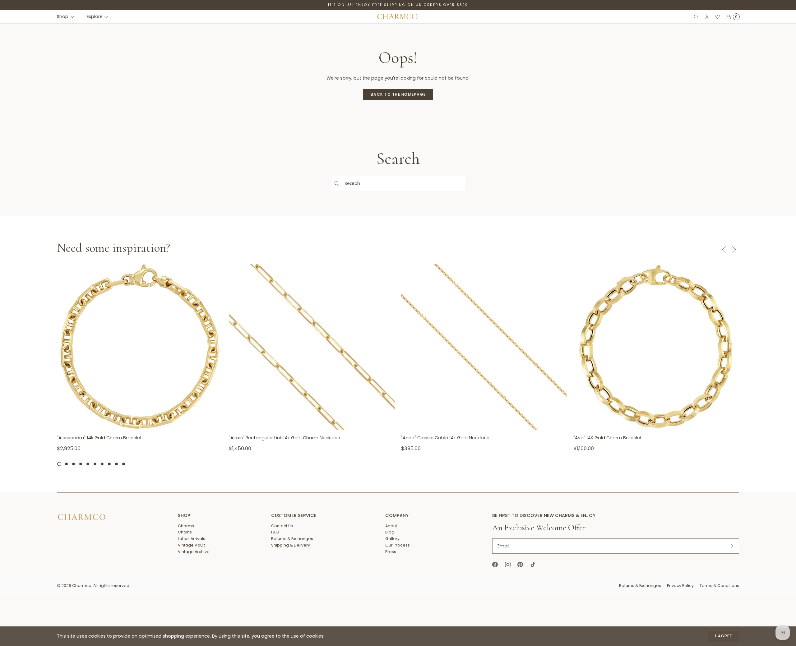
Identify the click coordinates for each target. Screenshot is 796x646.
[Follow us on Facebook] (495, 565)
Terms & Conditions (719, 585)
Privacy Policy (680, 585)
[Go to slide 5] (87, 464)
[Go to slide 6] (95, 464)
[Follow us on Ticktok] (533, 565)
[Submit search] (336, 183)
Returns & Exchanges (640, 585)
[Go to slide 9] (116, 464)
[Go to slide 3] (73, 464)
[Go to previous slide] (724, 249)
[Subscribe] (731, 546)
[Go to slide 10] (123, 464)
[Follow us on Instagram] (507, 565)
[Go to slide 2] (66, 464)
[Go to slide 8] (109, 464)
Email (503, 546)
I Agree (723, 636)
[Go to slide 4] (80, 464)
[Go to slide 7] (102, 464)
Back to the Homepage (398, 94)
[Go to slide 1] (59, 464)
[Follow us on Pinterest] (520, 565)
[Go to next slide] (734, 249)
